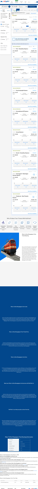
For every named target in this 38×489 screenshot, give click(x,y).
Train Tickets (12, 2)
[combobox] (5, 6)
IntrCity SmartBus (16, 2)
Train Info (25, 2)
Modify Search (32, 6)
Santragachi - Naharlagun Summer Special (20, 174)
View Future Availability (32, 35)
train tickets (24, 464)
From (2, 5)
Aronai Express (18, 132)
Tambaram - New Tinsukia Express (20, 196)
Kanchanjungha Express (19, 19)
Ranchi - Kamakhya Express (21, 153)
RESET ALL (8, 10)
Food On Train (21, 2)
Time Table (34, 19)
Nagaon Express (18, 69)
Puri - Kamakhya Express (20, 48)
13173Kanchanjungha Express (4, 482)
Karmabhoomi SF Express (20, 111)
